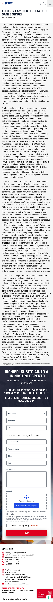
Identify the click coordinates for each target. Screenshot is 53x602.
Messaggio (10, 469)
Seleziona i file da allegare (26, 506)
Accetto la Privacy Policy (20, 526)
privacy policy (23, 590)
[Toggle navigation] (50, 3)
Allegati (9, 491)
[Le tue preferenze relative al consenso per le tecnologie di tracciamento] (48, 597)
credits (11, 593)
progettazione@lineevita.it (15, 557)
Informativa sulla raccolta (15, 599)
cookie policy (34, 590)
